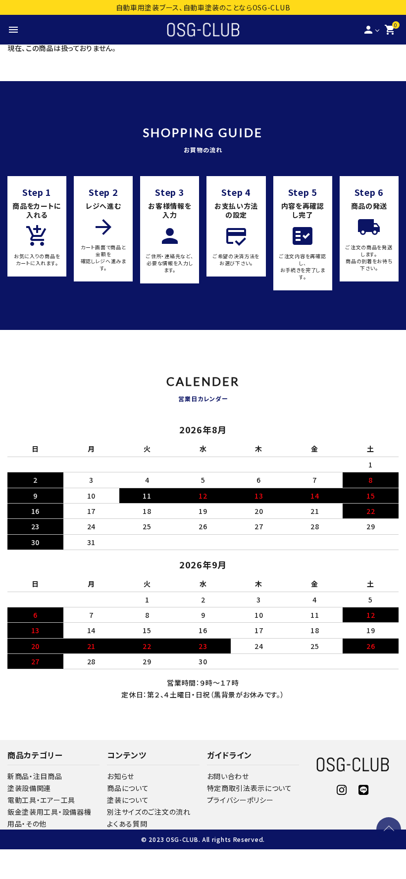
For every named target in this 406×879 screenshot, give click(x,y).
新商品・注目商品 (34, 776)
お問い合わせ (228, 776)
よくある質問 (127, 824)
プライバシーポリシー (240, 800)
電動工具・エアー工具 (41, 800)
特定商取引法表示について (249, 788)
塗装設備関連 (29, 788)
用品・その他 (27, 824)
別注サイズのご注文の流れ (148, 812)
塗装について (128, 800)
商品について (128, 788)
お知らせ (120, 776)
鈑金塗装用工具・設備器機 (49, 812)
